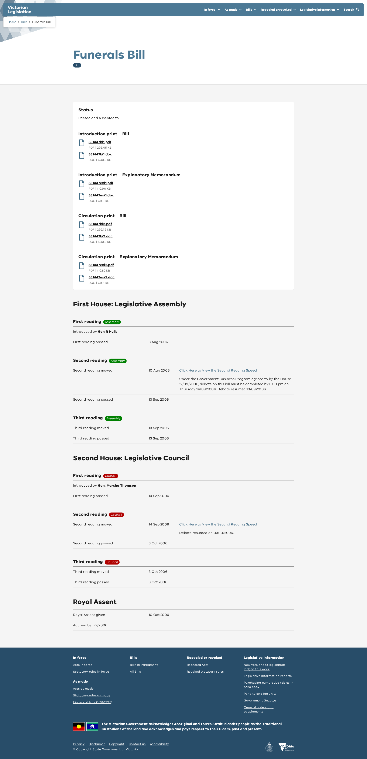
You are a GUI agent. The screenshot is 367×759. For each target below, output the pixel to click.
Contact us (137, 744)
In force (79, 657)
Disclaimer (97, 744)
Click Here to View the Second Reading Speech (218, 370)
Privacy (79, 744)
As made (80, 681)
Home (12, 22)
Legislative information (264, 657)
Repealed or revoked (204, 657)
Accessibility (159, 744)
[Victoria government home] (286, 747)
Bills (24, 22)
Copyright (116, 744)
